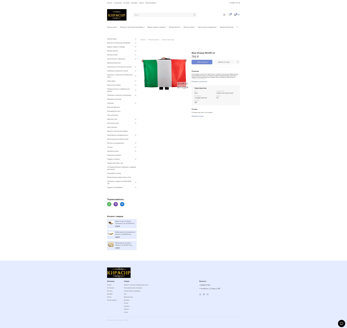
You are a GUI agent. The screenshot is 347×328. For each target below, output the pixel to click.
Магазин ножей (189, 27)
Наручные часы (112, 119)
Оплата (141, 3)
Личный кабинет (150, 3)
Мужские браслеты (113, 107)
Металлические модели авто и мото (119, 177)
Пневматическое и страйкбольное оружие (118, 90)
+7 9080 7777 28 (234, 3)
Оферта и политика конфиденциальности (136, 285)
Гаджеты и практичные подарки (117, 131)
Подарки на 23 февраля (115, 187)
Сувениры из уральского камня (117, 71)
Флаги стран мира (168, 40)
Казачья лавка (111, 27)
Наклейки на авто (113, 151)
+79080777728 (204, 285)
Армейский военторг (227, 27)
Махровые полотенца (114, 99)
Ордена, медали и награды (156, 27)
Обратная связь (128, 297)
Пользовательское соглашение (133, 288)
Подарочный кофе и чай (115, 163)
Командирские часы (113, 111)
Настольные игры (113, 123)
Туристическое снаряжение (207, 27)
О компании (118, 3)
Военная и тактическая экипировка (131, 27)
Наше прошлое (112, 127)
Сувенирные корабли (114, 155)
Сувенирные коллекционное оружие (119, 67)
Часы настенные (112, 115)
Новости (126, 309)
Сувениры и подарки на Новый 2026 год (119, 182)
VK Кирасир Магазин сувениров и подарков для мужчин (121, 168)
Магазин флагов (174, 27)
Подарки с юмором (113, 159)
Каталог (109, 3)
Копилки (110, 147)
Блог (125, 294)
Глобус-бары (111, 81)
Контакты (126, 3)
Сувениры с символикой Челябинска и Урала (120, 76)
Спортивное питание (114, 173)
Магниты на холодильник (115, 143)
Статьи (126, 312)
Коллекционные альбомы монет (117, 139)
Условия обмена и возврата (132, 291)
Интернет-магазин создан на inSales (118, 320)
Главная (142, 40)
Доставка (134, 3)
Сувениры (110, 103)
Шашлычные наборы (114, 85)
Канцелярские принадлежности (117, 135)
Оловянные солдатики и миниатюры (119, 95)
